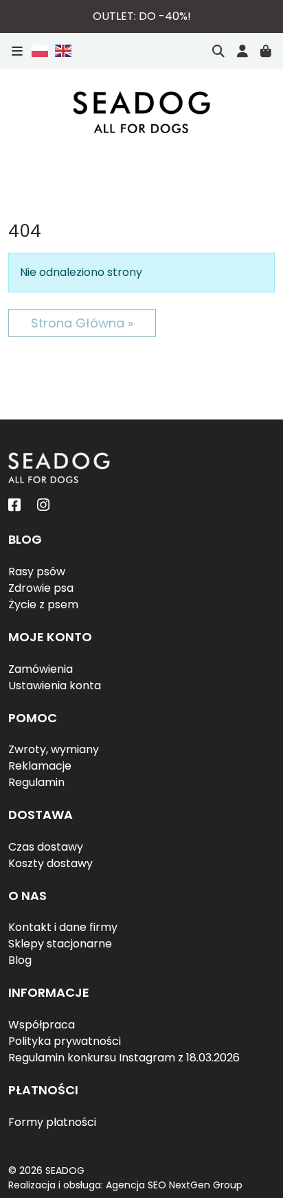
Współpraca (41, 1025)
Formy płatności (52, 1122)
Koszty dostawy (50, 863)
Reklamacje (39, 766)
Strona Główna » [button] (82, 323)
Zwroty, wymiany (53, 749)
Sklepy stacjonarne (60, 944)
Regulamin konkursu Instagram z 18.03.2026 (124, 1057)
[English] (61, 50)
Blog (20, 960)
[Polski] (40, 50)
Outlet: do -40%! (142, 16)
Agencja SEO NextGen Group (174, 1185)
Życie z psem (43, 604)
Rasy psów (36, 571)
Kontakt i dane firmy (62, 927)
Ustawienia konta (54, 685)
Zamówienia (40, 669)
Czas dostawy (45, 847)
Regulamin (36, 782)
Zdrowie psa (40, 588)
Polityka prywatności (64, 1041)
